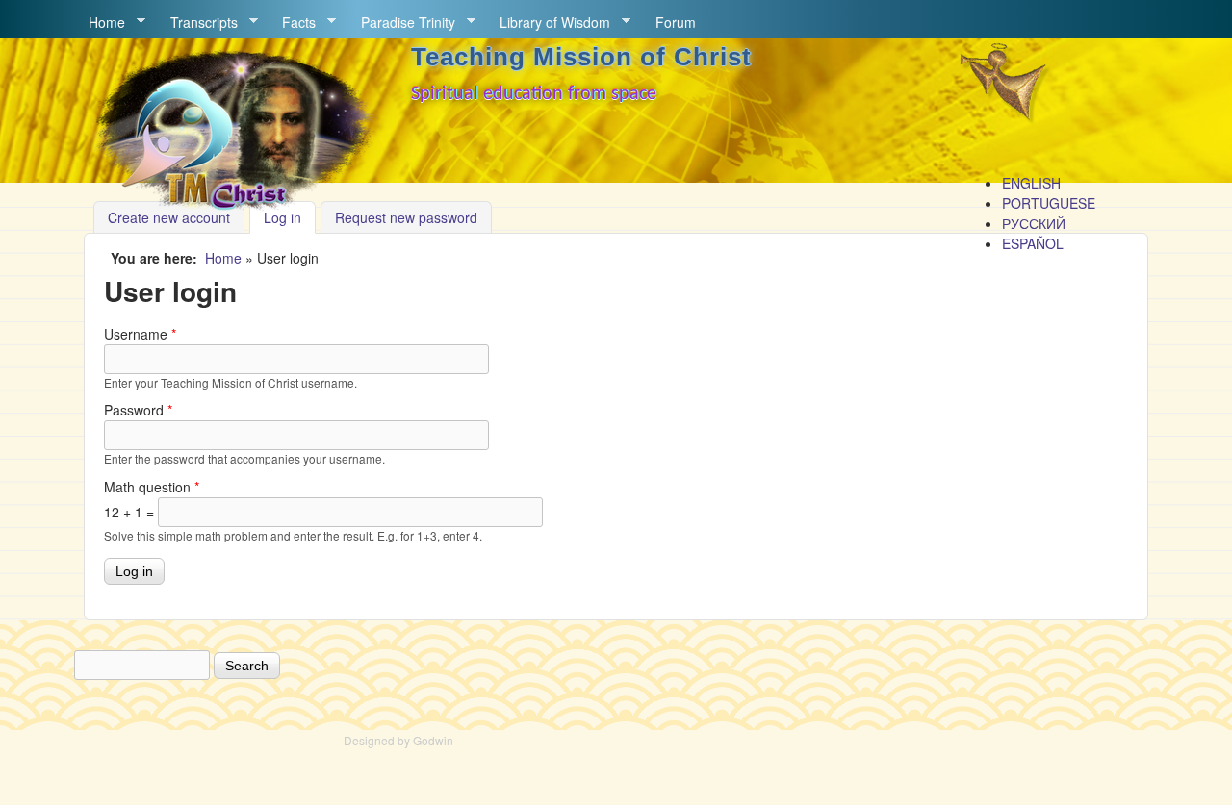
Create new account (169, 217)
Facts (292, 23)
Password (138, 409)
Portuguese (1048, 203)
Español (1033, 243)
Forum (675, 22)
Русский (1033, 223)
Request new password (406, 217)
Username (140, 333)
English (1031, 182)
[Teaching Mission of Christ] (232, 205)
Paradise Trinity (401, 23)
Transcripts (197, 23)
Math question (151, 486)
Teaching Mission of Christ (581, 56)
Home (100, 23)
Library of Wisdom (548, 23)
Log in (290, 217)
